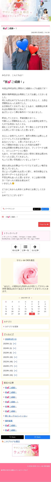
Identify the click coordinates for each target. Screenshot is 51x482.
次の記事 (36, 247)
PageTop (43, 224)
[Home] (3, 217)
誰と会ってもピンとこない (16, 416)
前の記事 (16, 247)
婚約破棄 (9, 421)
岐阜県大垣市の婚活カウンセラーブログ (25, 10)
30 (32, 314)
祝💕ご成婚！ (11, 388)
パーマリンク (10, 209)
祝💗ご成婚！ (11, 406)
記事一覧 (25, 250)
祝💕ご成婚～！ (12, 402)
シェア (38, 209)
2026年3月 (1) (10, 339)
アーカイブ (9, 334)
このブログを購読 (12, 441)
